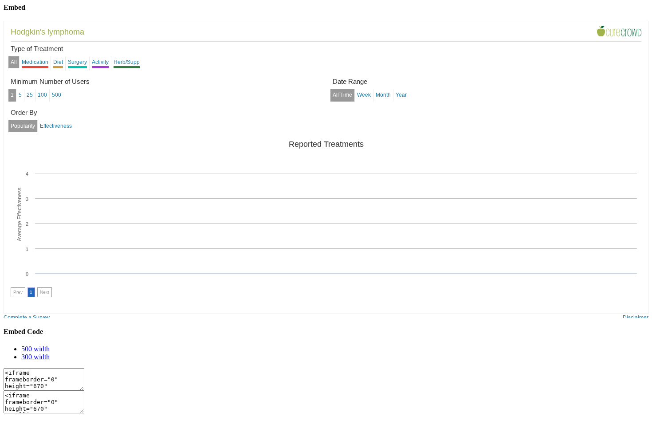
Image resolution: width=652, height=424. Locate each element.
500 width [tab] (35, 349)
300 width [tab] (35, 357)
